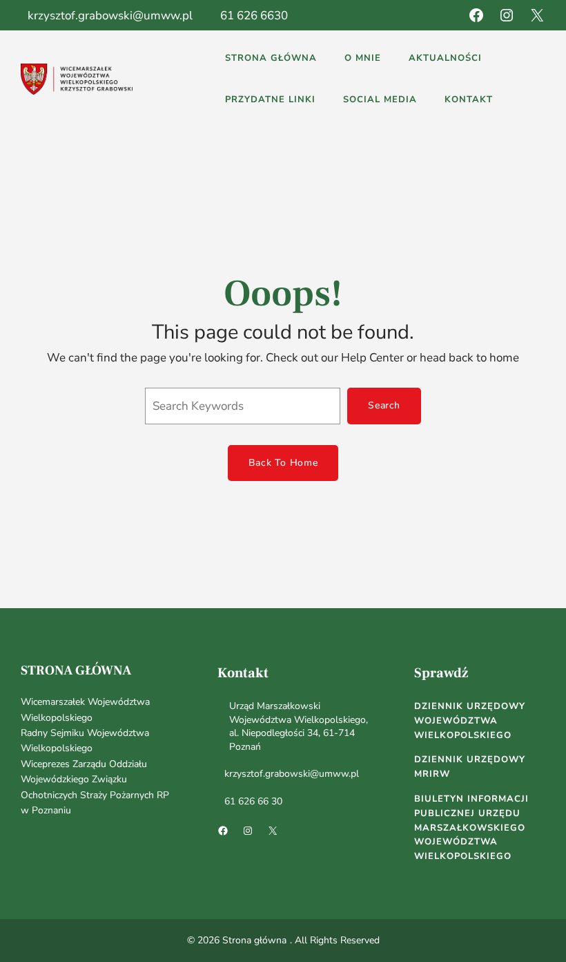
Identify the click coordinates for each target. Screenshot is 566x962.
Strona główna (76, 670)
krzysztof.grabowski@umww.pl (110, 15)
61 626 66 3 (250, 801)
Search (384, 405)
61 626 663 (250, 15)
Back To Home (283, 462)
